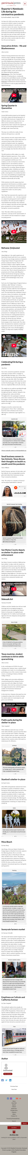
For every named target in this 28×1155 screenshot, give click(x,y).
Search (14, 1121)
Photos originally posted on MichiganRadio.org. (13, 450)
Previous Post (14, 1086)
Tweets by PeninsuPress (12, 1118)
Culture (14, 1106)
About (14, 1114)
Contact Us (14, 1116)
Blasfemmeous (5, 74)
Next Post (14, 1089)
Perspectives (14, 1110)
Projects (14, 1112)
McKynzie (4, 81)
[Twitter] (6, 1080)
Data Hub (14, 1103)
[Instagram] (11, 1098)
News (14, 1101)
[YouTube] (17, 1098)
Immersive (14, 1108)
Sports (14, 1105)
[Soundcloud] (20, 1098)
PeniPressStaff (7, 1070)
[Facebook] (2, 1080)
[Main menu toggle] (25, 3)
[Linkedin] (10, 1080)
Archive (14, 1127)
